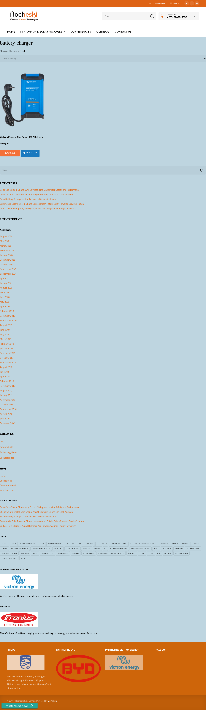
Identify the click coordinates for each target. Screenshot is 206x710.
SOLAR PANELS (62, 553)
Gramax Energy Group (41, 548)
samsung (25, 553)
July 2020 (4, 292)
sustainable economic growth (111, 553)
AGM (42, 543)
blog (2, 441)
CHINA (80, 543)
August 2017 (6, 390)
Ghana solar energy (19, 548)
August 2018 (6, 367)
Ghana (4, 548)
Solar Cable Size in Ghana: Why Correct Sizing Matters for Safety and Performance (39, 190)
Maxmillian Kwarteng (140, 548)
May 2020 (4, 302)
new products (6, 447)
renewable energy (9, 553)
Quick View (30, 152)
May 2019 (4, 334)
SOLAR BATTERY (47, 553)
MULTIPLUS (167, 548)
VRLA (23, 558)
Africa (13, 543)
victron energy (181, 553)
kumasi (97, 548)
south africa (88, 553)
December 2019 (7, 316)
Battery (70, 543)
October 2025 (6, 264)
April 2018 (5, 376)
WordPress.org (7, 490)
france (175, 543)
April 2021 (5, 278)
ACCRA (4, 543)
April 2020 (5, 306)
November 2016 (7, 400)
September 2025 (8, 269)
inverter (86, 548)
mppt (156, 548)
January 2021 (6, 283)
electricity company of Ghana (143, 543)
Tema (142, 553)
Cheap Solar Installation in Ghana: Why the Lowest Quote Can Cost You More (36, 194)
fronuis (196, 543)
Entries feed (6, 481)
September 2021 (8, 274)
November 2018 (7, 353)
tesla (150, 553)
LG (105, 548)
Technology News (8, 452)
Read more (10, 153)
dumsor (90, 543)
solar (35, 553)
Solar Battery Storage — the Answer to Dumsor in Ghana (28, 199)
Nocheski (179, 548)
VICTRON (167, 553)
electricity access (118, 543)
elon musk (164, 543)
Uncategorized (7, 458)
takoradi (132, 553)
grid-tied (58, 548)
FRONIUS (185, 543)
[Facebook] (192, 3)
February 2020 (7, 311)
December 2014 (7, 423)
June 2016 (5, 418)
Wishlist (176, 3)
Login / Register (158, 3)
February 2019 (7, 344)
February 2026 (7, 250)
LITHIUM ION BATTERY (118, 548)
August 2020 (6, 288)
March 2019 (5, 339)
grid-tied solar (72, 548)
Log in (3, 476)
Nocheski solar (193, 548)
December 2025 (7, 260)
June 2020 (5, 297)
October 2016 (6, 404)
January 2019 (6, 348)
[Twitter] (186, 3)
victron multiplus (9, 558)
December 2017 (7, 386)
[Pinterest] (197, 3)
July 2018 (4, 372)
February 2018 (7, 381)
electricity (102, 543)
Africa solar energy (28, 543)
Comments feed (8, 485)
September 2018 (8, 362)
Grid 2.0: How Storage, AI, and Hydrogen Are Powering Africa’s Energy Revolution (38, 208)
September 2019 (8, 320)
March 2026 (5, 246)
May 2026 (4, 241)
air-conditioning (55, 543)
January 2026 (6, 255)
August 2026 (6, 236)
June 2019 (5, 330)
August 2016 (6, 414)
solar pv (75, 553)
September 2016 (8, 409)
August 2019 (6, 325)
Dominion (52, 701)
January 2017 (6, 395)
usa (158, 553)
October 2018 (6, 358)
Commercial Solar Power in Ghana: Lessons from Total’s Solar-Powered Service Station (42, 204)
